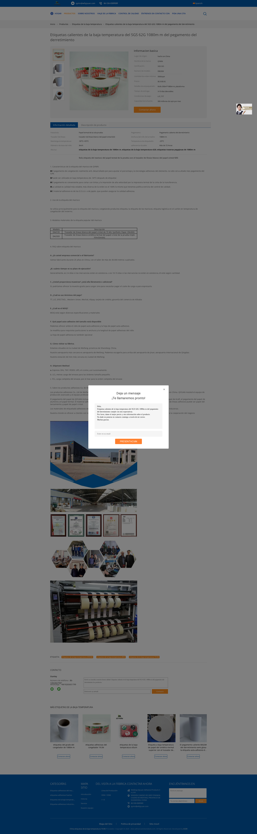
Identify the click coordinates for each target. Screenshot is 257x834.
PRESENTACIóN (128, 441)
